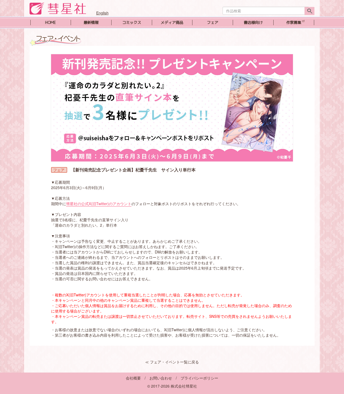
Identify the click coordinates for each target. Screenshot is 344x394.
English (102, 13)
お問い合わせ (160, 378)
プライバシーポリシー (199, 378)
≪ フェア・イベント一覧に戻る (172, 361)
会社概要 (133, 378)
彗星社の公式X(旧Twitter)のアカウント (98, 203)
